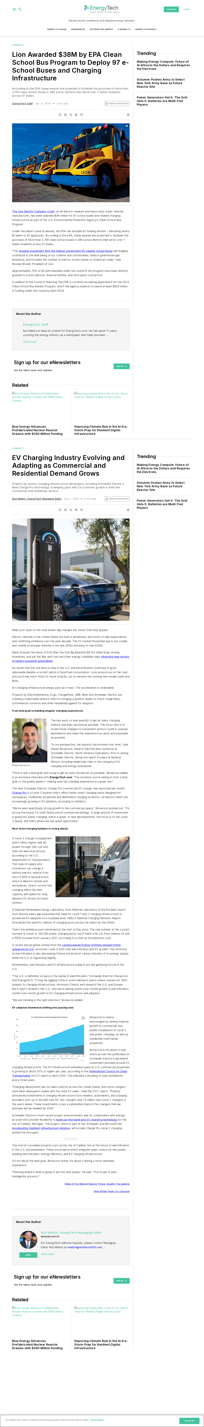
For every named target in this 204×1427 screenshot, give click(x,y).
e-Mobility (18, 45)
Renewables (78, 29)
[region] (102, 1421)
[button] (14, 9)
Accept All (189, 1421)
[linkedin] (65, 114)
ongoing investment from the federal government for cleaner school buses (66, 251)
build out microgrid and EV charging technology (87, 1119)
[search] (20, 9)
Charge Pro (19, 792)
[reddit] (76, 114)
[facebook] (60, 114)
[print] (128, 114)
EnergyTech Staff (22, 103)
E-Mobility (124, 29)
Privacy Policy (97, 1420)
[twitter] (70, 114)
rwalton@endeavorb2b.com (84, 1247)
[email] (81, 114)
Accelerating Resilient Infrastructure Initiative (41, 1128)
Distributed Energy (101, 29)
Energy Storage (57, 29)
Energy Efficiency (146, 29)
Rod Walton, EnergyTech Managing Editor (37, 498)
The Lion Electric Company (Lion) (33, 211)
